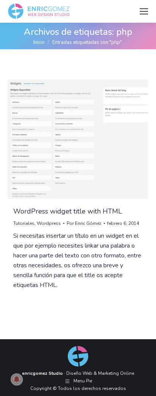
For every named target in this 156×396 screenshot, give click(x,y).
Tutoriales (23, 223)
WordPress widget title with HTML (67, 211)
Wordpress (49, 223)
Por (84, 223)
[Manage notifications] (17, 379)
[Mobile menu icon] (143, 11)
